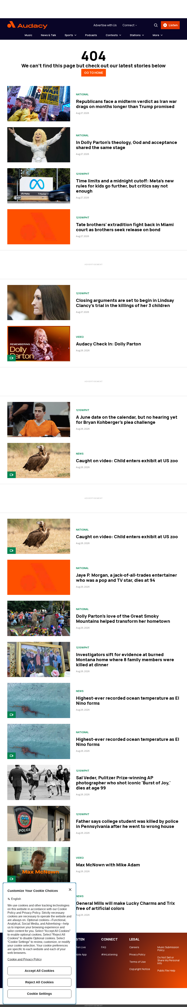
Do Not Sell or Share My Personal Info (168, 960)
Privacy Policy (137, 954)
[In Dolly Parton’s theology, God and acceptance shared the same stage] (38, 144)
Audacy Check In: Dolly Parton (108, 344)
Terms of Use (137, 961)
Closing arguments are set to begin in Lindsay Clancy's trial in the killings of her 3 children (125, 302)
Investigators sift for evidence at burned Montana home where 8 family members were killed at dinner (125, 659)
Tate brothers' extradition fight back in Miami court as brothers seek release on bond (125, 226)
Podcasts (91, 35)
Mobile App (80, 954)
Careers (134, 947)
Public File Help (166, 970)
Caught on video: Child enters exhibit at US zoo (127, 460)
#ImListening (109, 954)
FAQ (103, 947)
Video (80, 336)
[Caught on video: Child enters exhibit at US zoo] (38, 460)
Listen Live (79, 947)
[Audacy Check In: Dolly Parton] (38, 343)
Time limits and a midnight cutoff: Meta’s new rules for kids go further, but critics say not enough (125, 186)
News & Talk (48, 35)
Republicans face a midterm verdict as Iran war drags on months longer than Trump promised (126, 103)
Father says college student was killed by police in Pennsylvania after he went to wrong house (127, 823)
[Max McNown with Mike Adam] (38, 864)
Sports (69, 35)
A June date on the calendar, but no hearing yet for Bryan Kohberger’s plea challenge (126, 419)
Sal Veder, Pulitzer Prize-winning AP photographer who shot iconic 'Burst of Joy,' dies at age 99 (123, 783)
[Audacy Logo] (27, 25)
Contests (112, 35)
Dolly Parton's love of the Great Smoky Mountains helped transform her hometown (123, 618)
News (79, 453)
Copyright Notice (139, 969)
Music (28, 35)
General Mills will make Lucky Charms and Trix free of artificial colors (125, 905)
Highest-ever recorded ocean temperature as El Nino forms (127, 700)
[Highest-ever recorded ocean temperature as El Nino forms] (38, 700)
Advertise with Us (105, 25)
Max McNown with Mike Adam (108, 865)
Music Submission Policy (168, 949)
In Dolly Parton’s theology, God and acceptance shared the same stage (126, 144)
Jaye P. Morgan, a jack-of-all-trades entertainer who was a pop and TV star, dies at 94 (126, 577)
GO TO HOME (93, 73)
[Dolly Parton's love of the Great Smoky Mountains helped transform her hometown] (38, 618)
